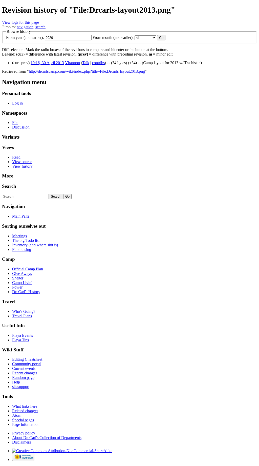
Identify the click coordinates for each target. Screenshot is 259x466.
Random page (23, 377)
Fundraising (21, 249)
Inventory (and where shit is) (35, 245)
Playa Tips (20, 340)
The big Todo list (25, 240)
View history (22, 166)
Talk (85, 63)
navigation (25, 27)
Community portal (26, 364)
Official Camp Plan (27, 269)
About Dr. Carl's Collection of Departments (46, 437)
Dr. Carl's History (26, 292)
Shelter (17, 278)
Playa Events (22, 335)
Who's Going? (23, 311)
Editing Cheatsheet (27, 359)
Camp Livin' (22, 282)
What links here (24, 406)
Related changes (25, 411)
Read (16, 157)
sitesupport (20, 386)
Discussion (21, 127)
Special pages (23, 420)
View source (22, 162)
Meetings (19, 236)
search (40, 27)
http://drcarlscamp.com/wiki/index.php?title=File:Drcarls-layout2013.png (87, 71)
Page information (25, 424)
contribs (98, 63)
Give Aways (22, 273)
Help (16, 382)
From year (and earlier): (25, 37)
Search (9, 186)
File (15, 122)
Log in (17, 103)
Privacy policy (23, 433)
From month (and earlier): (113, 37)
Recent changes (24, 373)
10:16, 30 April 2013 (47, 63)
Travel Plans (22, 316)
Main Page (20, 216)
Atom (16, 415)
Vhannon (72, 63)
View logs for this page (20, 22)
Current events (23, 368)
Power (17, 287)
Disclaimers (21, 442)
